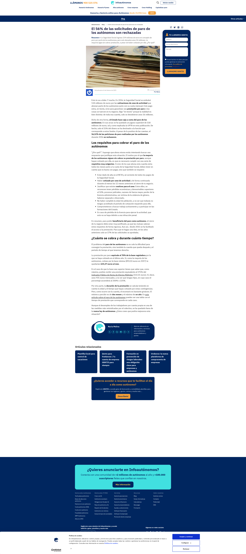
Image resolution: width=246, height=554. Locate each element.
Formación (137, 508)
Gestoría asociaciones (121, 496)
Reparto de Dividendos (101, 508)
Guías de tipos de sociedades (103, 514)
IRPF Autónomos (80, 516)
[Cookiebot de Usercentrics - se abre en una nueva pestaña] (56, 550)
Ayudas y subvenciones (121, 508)
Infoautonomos (95, 24)
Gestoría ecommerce (120, 499)
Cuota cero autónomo (81, 510)
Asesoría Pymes (103, 7)
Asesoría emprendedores (121, 505)
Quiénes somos (158, 496)
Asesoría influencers (120, 502)
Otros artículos (237, 19)
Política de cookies (111, 543)
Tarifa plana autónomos (82, 496)
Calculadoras (138, 502)
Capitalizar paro (161, 7)
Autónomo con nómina (101, 511)
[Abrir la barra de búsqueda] (158, 2)
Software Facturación (120, 511)
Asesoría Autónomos (86, 7)
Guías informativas (139, 499)
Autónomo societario (101, 499)
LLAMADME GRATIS (175, 71)
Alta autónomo (118, 7)
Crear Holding (147, 7)
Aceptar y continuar (186, 536)
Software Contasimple (121, 514)
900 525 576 (90, 2)
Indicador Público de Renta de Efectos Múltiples (112, 275)
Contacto (156, 499)
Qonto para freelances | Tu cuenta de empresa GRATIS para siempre (110, 359)
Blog (123, 18)
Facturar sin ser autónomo (83, 504)
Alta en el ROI (79, 519)
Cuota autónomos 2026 (82, 507)
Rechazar (186, 549)
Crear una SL (98, 496)
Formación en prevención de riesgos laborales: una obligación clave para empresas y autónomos (134, 362)
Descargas (137, 505)
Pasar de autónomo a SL (102, 505)
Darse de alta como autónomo (80, 500)
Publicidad (156, 502)
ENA (154, 505)
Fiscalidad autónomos (81, 513)
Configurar (185, 543)
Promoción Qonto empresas (122, 517)
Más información (123, 484)
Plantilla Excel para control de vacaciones (86, 356)
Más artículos (7, 18)
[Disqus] (123, 428)
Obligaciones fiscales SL (102, 502)
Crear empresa (133, 7)
